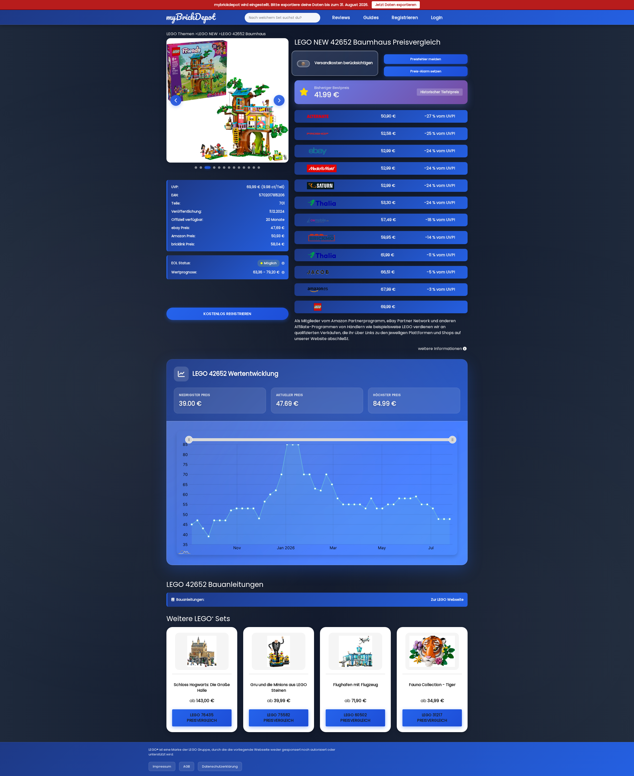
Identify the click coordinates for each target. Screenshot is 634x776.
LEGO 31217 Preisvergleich (432, 717)
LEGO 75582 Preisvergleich (278, 717)
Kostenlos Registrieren (227, 313)
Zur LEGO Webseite (447, 599)
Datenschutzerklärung (220, 766)
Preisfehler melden (425, 59)
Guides (371, 18)
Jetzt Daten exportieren (395, 4)
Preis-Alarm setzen (425, 71)
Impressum (162, 766)
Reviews (341, 18)
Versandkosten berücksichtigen (344, 62)
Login (437, 18)
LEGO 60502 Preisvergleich (355, 717)
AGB (186, 766)
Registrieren (405, 18)
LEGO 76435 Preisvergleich (202, 717)
